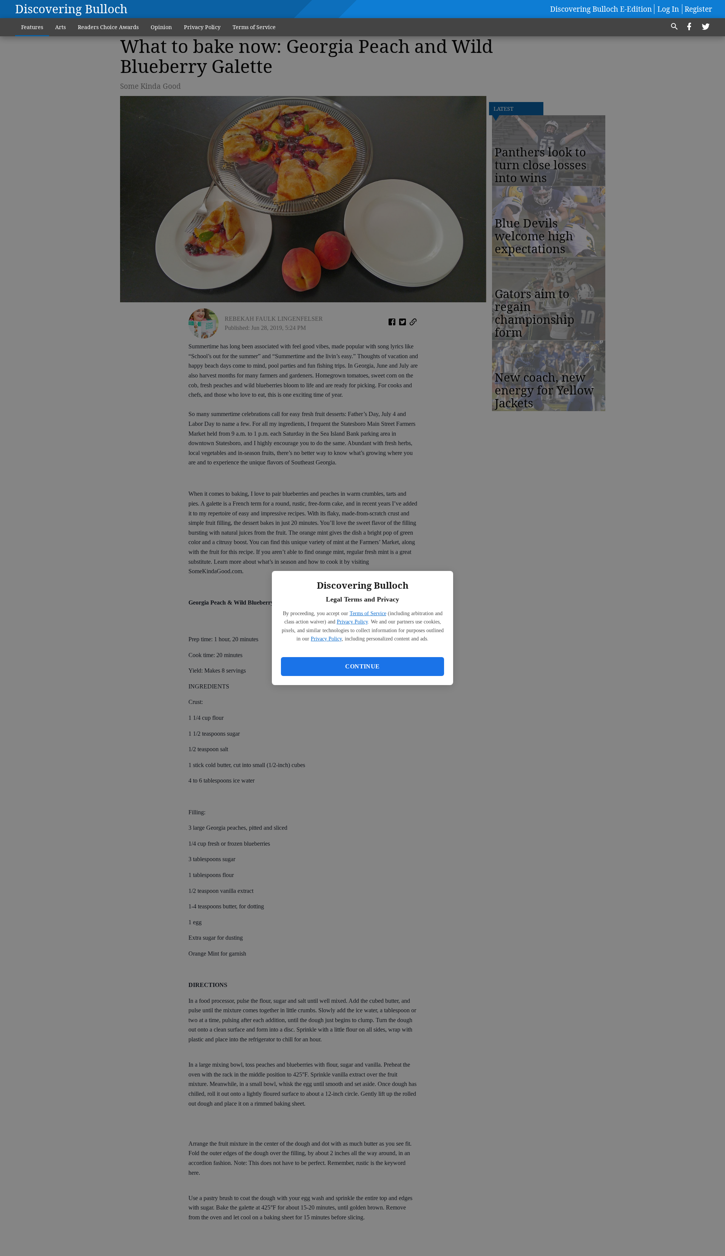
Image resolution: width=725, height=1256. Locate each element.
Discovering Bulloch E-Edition (601, 9)
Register (698, 9)
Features (32, 27)
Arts (60, 27)
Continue (362, 666)
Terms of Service (368, 613)
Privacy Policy (352, 622)
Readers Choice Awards (108, 27)
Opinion (161, 27)
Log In (668, 9)
